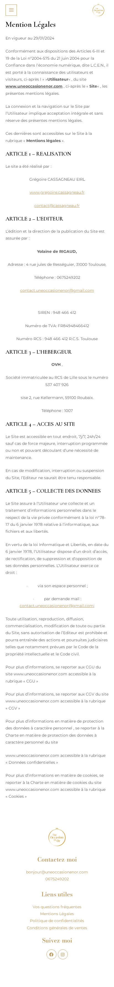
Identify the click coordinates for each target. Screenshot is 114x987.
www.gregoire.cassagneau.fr (57, 192)
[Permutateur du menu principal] (11, 10)
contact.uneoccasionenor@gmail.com (57, 290)
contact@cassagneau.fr (57, 205)
